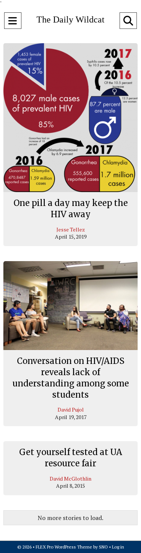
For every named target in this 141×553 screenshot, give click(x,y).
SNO (103, 547)
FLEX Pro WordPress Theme (64, 547)
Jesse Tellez (70, 229)
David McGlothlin (70, 478)
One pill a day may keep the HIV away (71, 208)
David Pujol (71, 409)
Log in (118, 547)
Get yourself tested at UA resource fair (70, 458)
